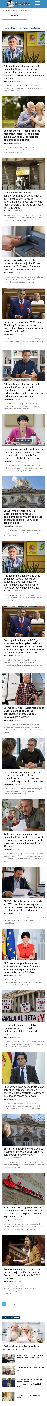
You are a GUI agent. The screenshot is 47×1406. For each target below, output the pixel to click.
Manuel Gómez (8, 211)
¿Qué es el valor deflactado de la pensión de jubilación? (20, 1348)
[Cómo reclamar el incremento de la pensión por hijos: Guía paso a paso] (8, 1396)
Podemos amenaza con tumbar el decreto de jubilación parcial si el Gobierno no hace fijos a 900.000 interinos (22, 1274)
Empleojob (6, 11)
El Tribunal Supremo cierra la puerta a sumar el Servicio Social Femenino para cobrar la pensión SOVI (23, 1151)
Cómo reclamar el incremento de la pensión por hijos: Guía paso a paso (30, 1395)
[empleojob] (19, 4)
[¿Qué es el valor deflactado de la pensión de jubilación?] (23, 1332)
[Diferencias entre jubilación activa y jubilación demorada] (8, 1370)
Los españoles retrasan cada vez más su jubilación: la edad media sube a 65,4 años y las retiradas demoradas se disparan (22, 135)
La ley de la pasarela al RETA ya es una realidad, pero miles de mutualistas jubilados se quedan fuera (23, 1030)
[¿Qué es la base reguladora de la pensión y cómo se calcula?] (8, 1358)
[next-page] (19, 1304)
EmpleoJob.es (8, 81)
